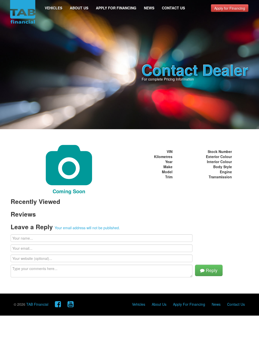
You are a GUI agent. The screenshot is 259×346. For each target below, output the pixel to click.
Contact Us (173, 7)
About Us (79, 7)
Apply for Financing (229, 8)
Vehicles (53, 7)
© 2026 (31, 304)
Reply (211, 270)
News (149, 7)
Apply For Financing (116, 7)
